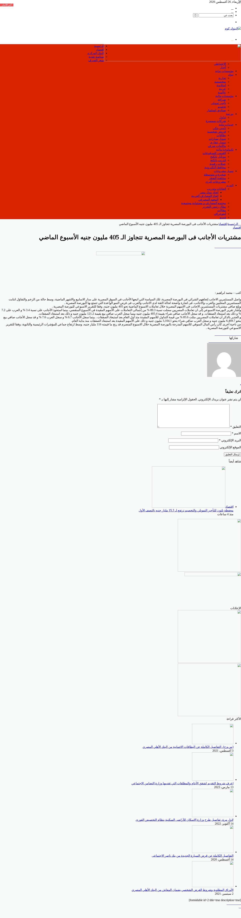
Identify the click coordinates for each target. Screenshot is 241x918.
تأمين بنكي (219, 128)
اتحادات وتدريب (216, 188)
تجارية (222, 78)
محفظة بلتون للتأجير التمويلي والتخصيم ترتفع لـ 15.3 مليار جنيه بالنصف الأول (186, 510)
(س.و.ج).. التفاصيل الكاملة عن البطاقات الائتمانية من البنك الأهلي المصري (188, 747)
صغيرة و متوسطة (215, 174)
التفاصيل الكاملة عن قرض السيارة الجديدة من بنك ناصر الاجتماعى (192, 856)
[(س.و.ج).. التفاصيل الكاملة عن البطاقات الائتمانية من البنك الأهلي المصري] (212, 743)
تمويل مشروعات (223, 171)
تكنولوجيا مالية (224, 149)
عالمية (222, 92)
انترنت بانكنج (218, 160)
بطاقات (221, 135)
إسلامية (221, 85)
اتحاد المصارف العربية (204, 196)
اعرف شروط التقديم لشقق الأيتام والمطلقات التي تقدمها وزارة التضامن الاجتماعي (182, 783)
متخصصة (220, 81)
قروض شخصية (216, 131)
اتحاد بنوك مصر (209, 192)
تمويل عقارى (218, 142)
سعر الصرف (96, 60)
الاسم (236, 433)
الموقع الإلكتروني (230, 447)
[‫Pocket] (240, 246)
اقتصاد (100, 49)
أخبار (223, 67)
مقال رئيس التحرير (214, 206)
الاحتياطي (220, 63)
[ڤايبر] (240, 903)
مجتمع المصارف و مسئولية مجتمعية (203, 203)
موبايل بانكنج (218, 156)
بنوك (230, 74)
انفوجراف (220, 213)
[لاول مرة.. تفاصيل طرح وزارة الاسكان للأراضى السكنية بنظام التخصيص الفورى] (212, 816)
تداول (222, 117)
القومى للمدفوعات (214, 153)
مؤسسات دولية (224, 71)
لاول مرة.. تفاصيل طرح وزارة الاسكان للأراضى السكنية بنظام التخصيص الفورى (184, 820)
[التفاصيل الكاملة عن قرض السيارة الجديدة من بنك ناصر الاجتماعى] (212, 852)
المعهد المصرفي (208, 199)
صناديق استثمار (216, 110)
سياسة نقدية (96, 56)
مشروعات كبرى (215, 181)
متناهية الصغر (217, 178)
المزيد (229, 185)
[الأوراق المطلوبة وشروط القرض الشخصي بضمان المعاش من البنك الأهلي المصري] (212, 886)
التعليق (235, 426)
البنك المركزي (95, 53)
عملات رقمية (218, 163)
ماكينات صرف (217, 146)
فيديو (223, 217)
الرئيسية (99, 46)
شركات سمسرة (216, 121)
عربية (222, 88)
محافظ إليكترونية (215, 167)
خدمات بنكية (226, 124)
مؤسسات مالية (224, 96)
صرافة (222, 99)
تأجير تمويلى (218, 103)
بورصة (229, 114)
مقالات (221, 210)
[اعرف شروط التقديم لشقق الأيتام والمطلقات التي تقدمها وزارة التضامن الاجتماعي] (212, 779)
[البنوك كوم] (233, 28)
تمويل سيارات (217, 138)
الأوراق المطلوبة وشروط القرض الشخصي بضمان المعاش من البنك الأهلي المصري (182, 890)
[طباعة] (240, 341)
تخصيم (222, 106)
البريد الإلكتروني (230, 440)
